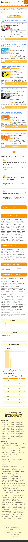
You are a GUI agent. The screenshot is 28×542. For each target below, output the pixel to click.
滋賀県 (21, 429)
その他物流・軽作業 (6, 497)
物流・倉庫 (14, 299)
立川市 (23, 226)
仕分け (10, 251)
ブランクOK (21, 278)
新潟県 (22, 426)
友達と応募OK (19, 516)
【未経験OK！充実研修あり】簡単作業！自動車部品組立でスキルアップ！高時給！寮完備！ (13, 67)
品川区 (16, 221)
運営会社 (12, 529)
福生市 (18, 231)
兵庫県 (12, 431)
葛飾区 (7, 226)
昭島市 (22, 227)
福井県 (12, 428)
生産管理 (8, 452)
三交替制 (14, 499)
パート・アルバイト (12, 459)
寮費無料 (3, 289)
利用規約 (20, 532)
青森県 (8, 422)
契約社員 (19, 113)
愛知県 (12, 429)
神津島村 (13, 239)
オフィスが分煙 (14, 509)
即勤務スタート (4, 286)
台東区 (2, 221)
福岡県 (21, 435)
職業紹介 (8, 269)
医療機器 (10, 495)
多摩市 (2, 234)
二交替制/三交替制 (6, 499)
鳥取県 (3, 433)
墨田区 (7, 221)
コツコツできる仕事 (6, 512)
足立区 (2, 226)
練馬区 (20, 224)
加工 (16, 46)
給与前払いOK (22, 289)
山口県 (21, 433)
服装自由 (9, 507)
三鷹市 (8, 227)
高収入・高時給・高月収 (13, 288)
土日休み (3, 304)
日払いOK (9, 289)
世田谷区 (8, 222)
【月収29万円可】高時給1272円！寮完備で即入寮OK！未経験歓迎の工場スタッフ (13, 45)
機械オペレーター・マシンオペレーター (10, 252)
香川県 (8, 435)
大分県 (17, 436)
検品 (6, 251)
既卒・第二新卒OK (6, 469)
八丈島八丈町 (10, 240)
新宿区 (16, 219)
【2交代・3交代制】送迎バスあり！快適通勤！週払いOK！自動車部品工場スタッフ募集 (13, 21)
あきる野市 (17, 234)
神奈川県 (18, 426)
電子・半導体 (16, 492)
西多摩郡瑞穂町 (10, 236)
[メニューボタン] (26, 2)
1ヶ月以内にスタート (14, 286)
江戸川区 (13, 226)
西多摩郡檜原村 (4, 237)
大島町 (20, 237)
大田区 (2, 222)
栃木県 (17, 424)
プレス (18, 450)
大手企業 (21, 307)
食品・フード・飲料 (16, 493)
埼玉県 (3, 426)
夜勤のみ (20, 497)
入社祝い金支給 (19, 514)
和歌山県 (22, 431)
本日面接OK (15, 512)
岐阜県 (3, 429)
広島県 (17, 433)
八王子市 (18, 226)
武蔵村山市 (20, 232)
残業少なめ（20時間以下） (8, 502)
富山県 (3, 428)
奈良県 (17, 431)
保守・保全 (10, 448)
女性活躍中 (18, 280)
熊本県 (12, 436)
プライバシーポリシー (13, 532)
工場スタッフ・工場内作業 (6, 46)
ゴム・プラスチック (6, 493)
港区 (13, 219)
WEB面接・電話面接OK (7, 518)
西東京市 (3, 236)
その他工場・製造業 (18, 495)
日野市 (22, 229)
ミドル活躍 (12, 280)
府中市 (17, 227)
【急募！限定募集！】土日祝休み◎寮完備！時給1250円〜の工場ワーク (13, 89)
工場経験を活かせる (14, 310)
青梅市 (13, 227)
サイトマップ (17, 529)
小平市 (17, 229)
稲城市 (7, 234)
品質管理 (13, 452)
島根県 (8, 433)
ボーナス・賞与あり (5, 291)
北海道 (3, 422)
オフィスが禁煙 (5, 509)
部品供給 (4, 448)
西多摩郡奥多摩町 (14, 237)
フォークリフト (5, 450)
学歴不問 (13, 281)
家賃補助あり (14, 488)
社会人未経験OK (13, 278)
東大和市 (3, 232)
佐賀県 (3, 436)
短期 (10, 500)
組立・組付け (13, 46)
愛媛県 (12, 435)
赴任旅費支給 (5, 516)
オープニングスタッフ (19, 475)
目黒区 (21, 221)
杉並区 (22, 222)
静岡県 (8, 429)
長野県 (21, 428)
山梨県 (17, 428)
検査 (18, 46)
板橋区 (15, 224)
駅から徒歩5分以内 (6, 506)
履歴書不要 (12, 516)
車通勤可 (21, 306)
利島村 (2, 239)
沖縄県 (9, 438)
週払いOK (15, 289)
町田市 (7, 229)
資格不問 (19, 281)
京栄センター (4, 211)
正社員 (2, 269)
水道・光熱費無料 (22, 485)
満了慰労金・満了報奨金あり (18, 483)
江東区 (12, 221)
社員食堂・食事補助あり (18, 309)
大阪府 (8, 431)
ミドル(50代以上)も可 (18, 518)
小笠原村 (22, 240)
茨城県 (12, 424)
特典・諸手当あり (6, 488)
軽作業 (17, 113)
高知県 (17, 435)
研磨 (22, 450)
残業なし (20, 500)
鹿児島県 (4, 438)
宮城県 (17, 422)
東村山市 (3, 231)
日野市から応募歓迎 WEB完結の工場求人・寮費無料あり (11, 112)
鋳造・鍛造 (13, 450)
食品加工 (23, 447)
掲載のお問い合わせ (15, 534)
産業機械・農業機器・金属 (18, 490)
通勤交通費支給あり (5, 306)
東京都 (12, 426)
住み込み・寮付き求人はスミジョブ (14, 527)
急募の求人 (3, 288)
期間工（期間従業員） (11, 485)
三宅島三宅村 (19, 239)
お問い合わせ (15, 536)
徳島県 (3, 435)
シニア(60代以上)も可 (13, 478)
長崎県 (8, 436)
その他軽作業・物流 (21, 452)
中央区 (8, 219)
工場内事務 (14, 454)
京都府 (3, 431)
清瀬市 (8, 232)
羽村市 (12, 234)
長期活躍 (13, 304)
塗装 (3, 452)
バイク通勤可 (15, 306)
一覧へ (14, 327)
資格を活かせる (15, 471)
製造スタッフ (13, 113)
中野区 (17, 222)
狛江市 (23, 231)
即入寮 (21, 288)
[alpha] (5, 2)
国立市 (14, 231)
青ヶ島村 (16, 240)
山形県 (3, 424)
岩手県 (12, 422)
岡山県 (12, 433)
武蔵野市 (3, 227)
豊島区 (2, 224)
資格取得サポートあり (14, 487)
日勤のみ (3, 302)
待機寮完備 (21, 512)
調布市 (2, 229)
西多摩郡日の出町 (19, 236)
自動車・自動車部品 (6, 490)
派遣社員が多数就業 (6, 511)
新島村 (7, 239)
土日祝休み (4, 500)
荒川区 (11, 224)
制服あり (4, 507)
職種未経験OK (4, 278)
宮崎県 (21, 436)
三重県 (17, 429)
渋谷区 (13, 222)
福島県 (8, 424)
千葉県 (8, 426)
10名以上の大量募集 (6, 473)
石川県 (8, 428)
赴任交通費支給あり (20, 304)
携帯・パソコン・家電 (7, 492)
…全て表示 (22, 23)
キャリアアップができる (6, 284)
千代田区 (3, 219)
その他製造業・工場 (6, 454)
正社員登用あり (21, 283)
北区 (7, 224)
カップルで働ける (16, 511)
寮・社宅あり (4, 294)
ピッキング (15, 251)
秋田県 (21, 422)
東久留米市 (14, 232)
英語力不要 (3, 283)
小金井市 (13, 229)
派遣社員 (4, 459)
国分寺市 (9, 231)
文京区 (21, 219)
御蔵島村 (3, 240)
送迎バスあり (14, 307)
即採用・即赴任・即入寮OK (8, 514)
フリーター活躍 (4, 280)
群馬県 (21, 424)
